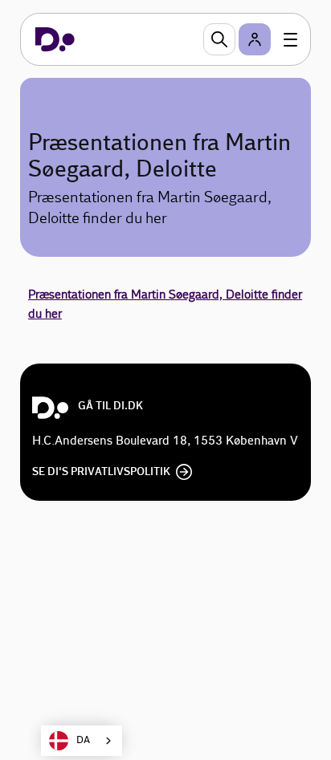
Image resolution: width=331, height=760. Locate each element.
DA (83, 740)
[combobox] (81, 740)
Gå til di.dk (110, 406)
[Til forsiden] (55, 39)
